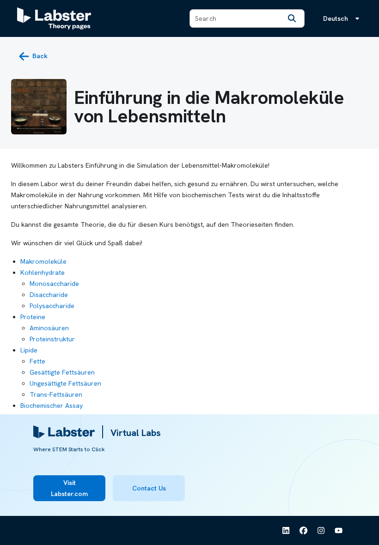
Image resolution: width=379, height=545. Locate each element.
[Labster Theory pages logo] (54, 18)
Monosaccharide (54, 283)
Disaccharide (49, 295)
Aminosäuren (49, 328)
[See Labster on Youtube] (339, 531)
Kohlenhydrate (42, 272)
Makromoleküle (43, 261)
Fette (37, 361)
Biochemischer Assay (51, 405)
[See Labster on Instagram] (321, 531)
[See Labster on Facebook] (304, 531)
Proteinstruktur (52, 339)
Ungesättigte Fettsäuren (65, 383)
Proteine (32, 317)
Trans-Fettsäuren (56, 394)
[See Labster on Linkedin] (286, 531)
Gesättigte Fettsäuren (62, 372)
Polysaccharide (52, 306)
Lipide (28, 350)
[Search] (292, 18)
